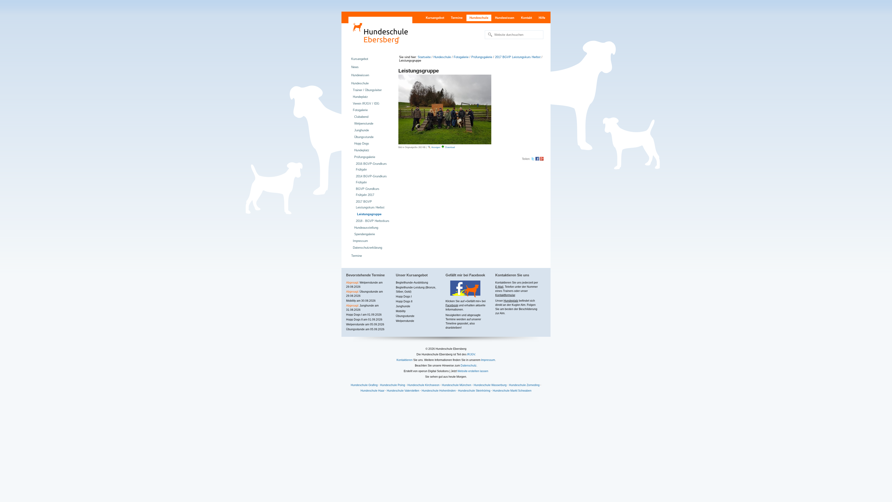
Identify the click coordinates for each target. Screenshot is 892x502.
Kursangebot (435, 18)
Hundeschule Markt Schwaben (512, 390)
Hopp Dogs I (404, 296)
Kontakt (526, 18)
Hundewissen (504, 18)
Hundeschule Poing (392, 385)
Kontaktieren (405, 360)
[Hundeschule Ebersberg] (380, 32)
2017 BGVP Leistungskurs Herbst (518, 57)
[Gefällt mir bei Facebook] (463, 295)
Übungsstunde (405, 316)
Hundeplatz (511, 300)
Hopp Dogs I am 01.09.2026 (364, 314)
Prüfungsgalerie (481, 57)
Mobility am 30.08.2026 (361, 300)
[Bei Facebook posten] (537, 159)
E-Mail (499, 286)
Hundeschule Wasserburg (490, 385)
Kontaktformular (505, 295)
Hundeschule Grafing (364, 385)
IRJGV (471, 354)
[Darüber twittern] (533, 159)
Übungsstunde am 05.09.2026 (365, 329)
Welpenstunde (405, 321)
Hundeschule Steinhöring (474, 390)
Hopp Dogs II (404, 301)
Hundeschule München (456, 385)
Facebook (452, 305)
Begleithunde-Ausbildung (412, 282)
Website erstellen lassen (472, 371)
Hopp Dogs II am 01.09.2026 (364, 319)
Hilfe (542, 18)
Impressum (488, 360)
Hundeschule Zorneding (524, 385)
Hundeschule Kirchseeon (423, 385)
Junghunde (403, 306)
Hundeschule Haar (372, 390)
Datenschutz (468, 365)
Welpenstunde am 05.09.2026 (365, 324)
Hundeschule (478, 18)
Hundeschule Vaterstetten (403, 390)
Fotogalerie (461, 57)
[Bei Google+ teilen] (542, 159)
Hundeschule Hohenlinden (439, 390)
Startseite (424, 57)
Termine (456, 18)
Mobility (401, 311)
